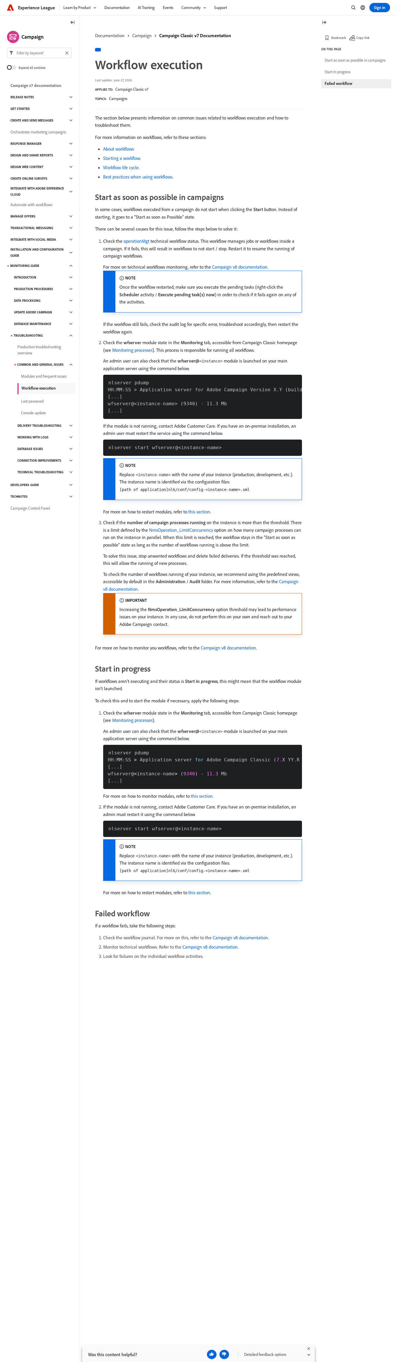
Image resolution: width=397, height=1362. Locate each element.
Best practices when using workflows (137, 177)
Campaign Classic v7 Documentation (195, 35)
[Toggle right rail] (324, 22)
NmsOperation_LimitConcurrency (181, 530)
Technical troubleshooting (40, 472)
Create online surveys (28, 178)
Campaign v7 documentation (35, 85)
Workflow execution (39, 388)
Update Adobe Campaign (33, 312)
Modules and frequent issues (44, 376)
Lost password (32, 401)
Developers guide (24, 485)
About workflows (118, 149)
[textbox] (39, 53)
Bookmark (338, 37)
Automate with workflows (31, 204)
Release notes (22, 97)
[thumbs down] (224, 1354)
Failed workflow (338, 83)
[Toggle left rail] (72, 22)
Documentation (110, 35)
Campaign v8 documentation (239, 267)
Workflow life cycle (121, 167)
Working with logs (33, 437)
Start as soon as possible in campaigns (355, 60)
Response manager (26, 144)
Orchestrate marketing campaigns (38, 132)
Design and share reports (31, 155)
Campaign (142, 35)
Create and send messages (31, 120)
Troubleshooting (28, 335)
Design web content (26, 167)
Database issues (30, 449)
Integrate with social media (33, 240)
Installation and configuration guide (37, 252)
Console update (33, 412)
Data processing (27, 301)
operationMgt (136, 241)
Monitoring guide (24, 266)
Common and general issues (40, 365)
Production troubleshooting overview (39, 350)
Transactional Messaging (31, 228)
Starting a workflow (121, 158)
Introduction (25, 277)
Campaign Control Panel (30, 508)
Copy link (363, 37)
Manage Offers (22, 216)
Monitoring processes (132, 350)
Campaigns (118, 98)
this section (199, 512)
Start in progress (337, 71)
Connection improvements (39, 460)
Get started (20, 109)
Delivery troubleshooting (39, 426)
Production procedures (33, 289)
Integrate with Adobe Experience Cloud (37, 191)
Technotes (19, 497)
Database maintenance (32, 324)
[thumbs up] (212, 1354)
